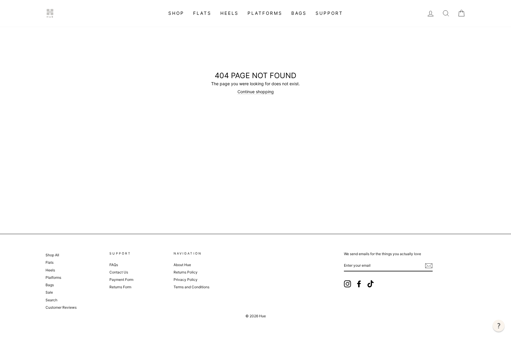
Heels (229, 13)
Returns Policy (186, 272)
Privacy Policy (186, 279)
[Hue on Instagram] (347, 283)
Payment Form (121, 279)
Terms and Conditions (191, 287)
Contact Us (118, 272)
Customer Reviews (61, 307)
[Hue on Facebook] (359, 283)
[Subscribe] (429, 265)
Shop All (52, 255)
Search (51, 300)
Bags (299, 13)
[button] (498, 325)
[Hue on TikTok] (370, 283)
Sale (49, 292)
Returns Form (120, 287)
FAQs (113, 265)
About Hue (182, 265)
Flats (202, 13)
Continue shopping (255, 91)
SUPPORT (329, 13)
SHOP (176, 13)
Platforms (265, 13)
